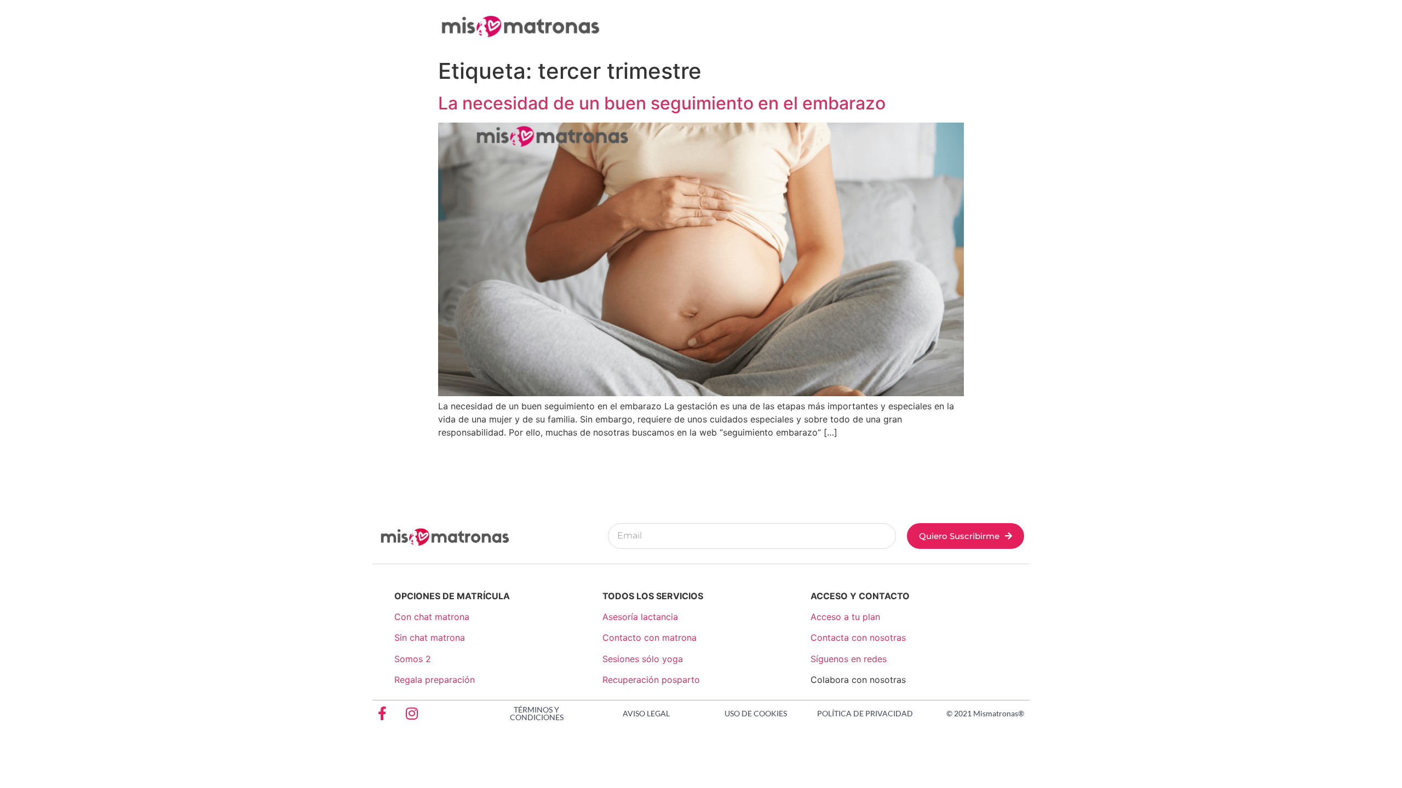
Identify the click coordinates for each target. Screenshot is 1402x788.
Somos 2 (412, 658)
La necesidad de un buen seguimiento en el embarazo (662, 103)
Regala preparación (434, 679)
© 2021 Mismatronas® (985, 713)
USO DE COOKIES (756, 713)
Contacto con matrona (649, 637)
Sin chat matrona (429, 637)
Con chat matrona (431, 616)
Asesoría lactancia (640, 616)
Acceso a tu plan (845, 616)
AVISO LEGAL (646, 713)
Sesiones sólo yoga (642, 658)
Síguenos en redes (849, 658)
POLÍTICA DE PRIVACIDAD (865, 713)
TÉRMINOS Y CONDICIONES (537, 713)
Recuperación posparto (651, 679)
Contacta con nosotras (858, 637)
